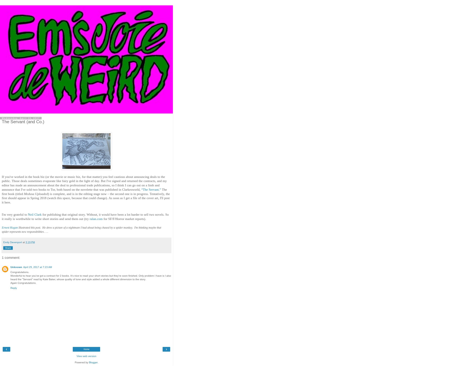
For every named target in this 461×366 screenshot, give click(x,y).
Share (8, 248)
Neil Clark (35, 214)
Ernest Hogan (10, 227)
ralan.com (96, 219)
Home (86, 349)
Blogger (93, 362)
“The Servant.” (151, 189)
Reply (13, 288)
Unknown (16, 267)
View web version (86, 356)
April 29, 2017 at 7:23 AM (37, 267)
